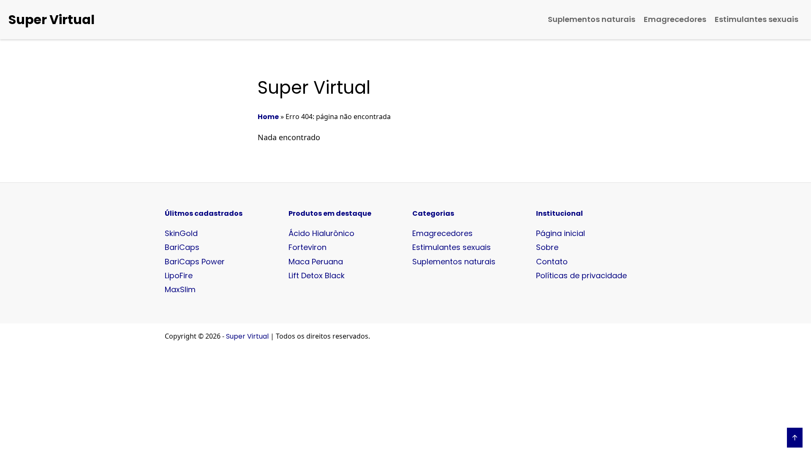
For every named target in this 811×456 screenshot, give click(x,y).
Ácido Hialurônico (321, 233)
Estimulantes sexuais (756, 19)
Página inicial (560, 233)
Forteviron (307, 247)
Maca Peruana (315, 261)
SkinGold (181, 233)
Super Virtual (51, 19)
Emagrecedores (675, 19)
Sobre (547, 247)
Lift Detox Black (316, 275)
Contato (552, 261)
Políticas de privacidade (581, 275)
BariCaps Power (195, 261)
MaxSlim (180, 289)
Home (268, 117)
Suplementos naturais (591, 19)
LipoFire (179, 275)
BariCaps (182, 247)
